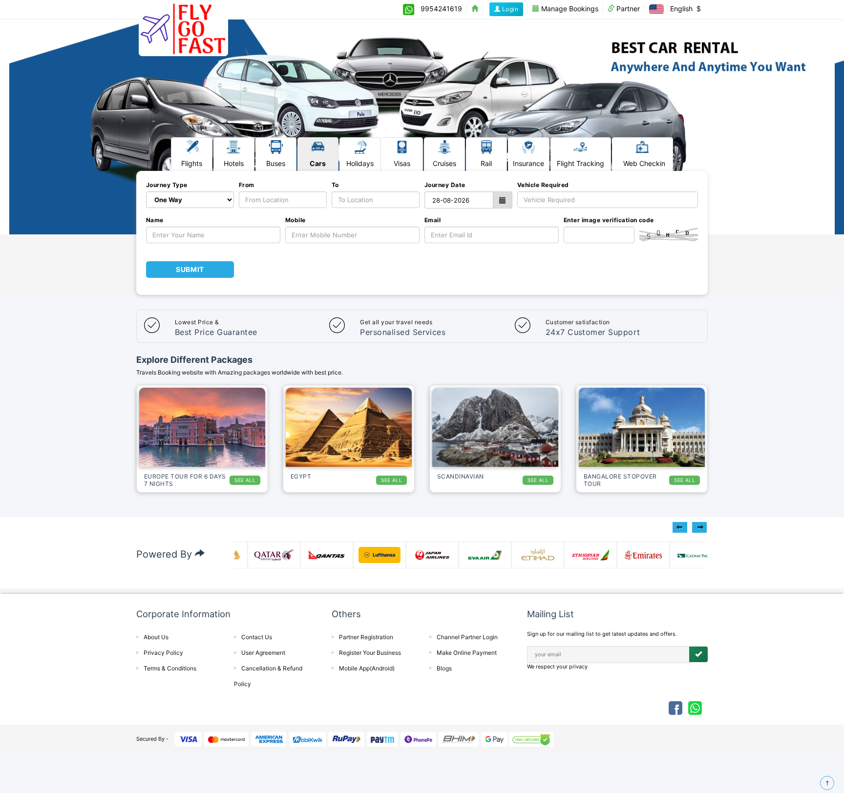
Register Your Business (370, 652)
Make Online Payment (467, 652)
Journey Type (167, 184)
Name (155, 220)
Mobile (295, 220)
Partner (627, 8)
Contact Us (256, 637)
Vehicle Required (543, 184)
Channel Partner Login (467, 637)
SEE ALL (244, 480)
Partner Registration (366, 637)
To (335, 184)
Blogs (444, 668)
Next (699, 527)
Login (509, 9)
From (246, 184)
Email (432, 220)
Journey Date (444, 184)
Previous (680, 527)
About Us (156, 637)
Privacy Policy (163, 652)
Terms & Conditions (170, 668)
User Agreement (263, 652)
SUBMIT (190, 269)
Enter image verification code (609, 220)
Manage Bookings (568, 8)
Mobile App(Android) (367, 668)
